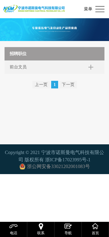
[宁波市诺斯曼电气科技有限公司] (34, 9)
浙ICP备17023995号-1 (68, 159)
